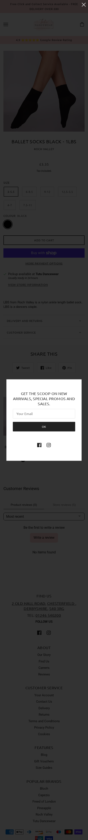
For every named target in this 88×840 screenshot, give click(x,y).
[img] (39, 445)
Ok (44, 426)
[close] (83, 4)
